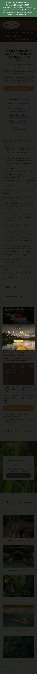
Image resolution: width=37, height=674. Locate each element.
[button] (33, 325)
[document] (18, 337)
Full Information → (21, 14)
